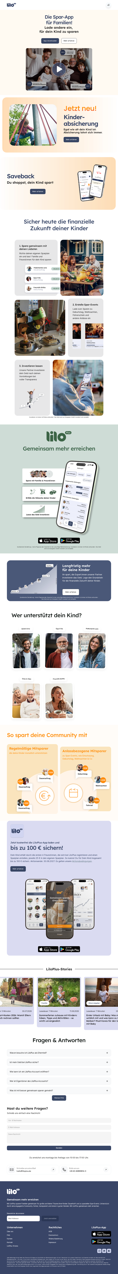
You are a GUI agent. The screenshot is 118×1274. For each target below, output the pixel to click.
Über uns (10, 1231)
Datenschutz (53, 1235)
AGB (50, 1231)
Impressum (52, 1242)
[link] (71, 139)
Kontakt (10, 1242)
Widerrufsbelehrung (56, 1239)
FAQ (8, 1235)
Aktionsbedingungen (82, 861)
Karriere (9, 1239)
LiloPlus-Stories (12, 1246)
